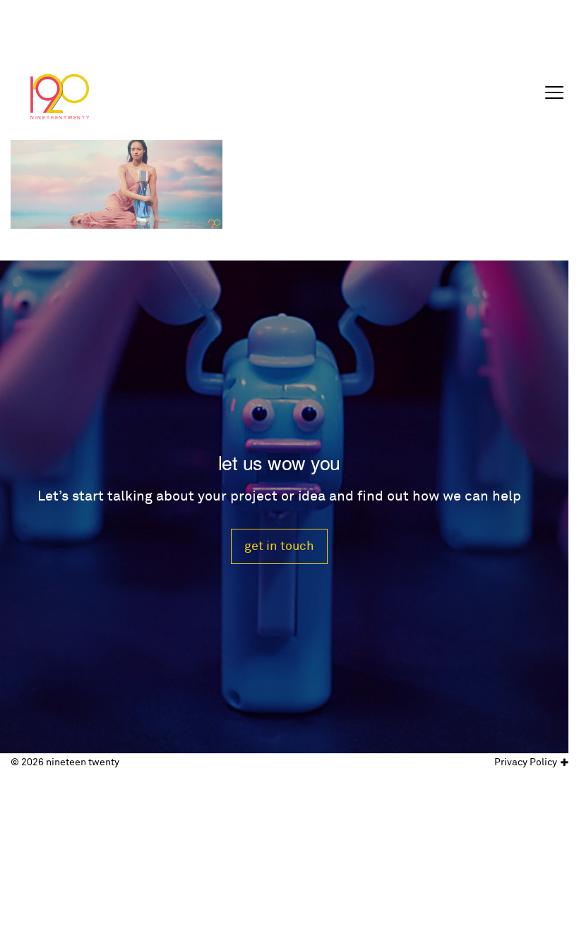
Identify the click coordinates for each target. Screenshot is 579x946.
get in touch (279, 546)
